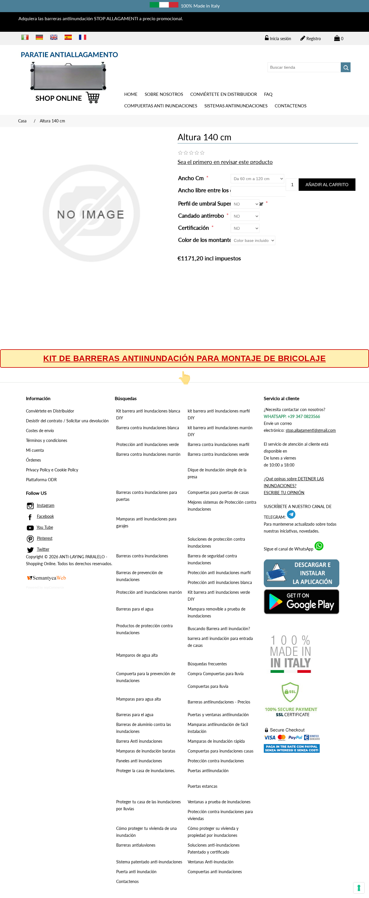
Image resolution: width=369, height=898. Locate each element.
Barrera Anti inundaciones (139, 741)
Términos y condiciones (46, 440)
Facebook (45, 516)
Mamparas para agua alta (138, 699)
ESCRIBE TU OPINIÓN (284, 492)
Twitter (43, 549)
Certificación (194, 227)
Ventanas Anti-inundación (211, 861)
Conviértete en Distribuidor (223, 94)
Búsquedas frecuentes (207, 663)
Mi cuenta (35, 450)
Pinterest (44, 538)
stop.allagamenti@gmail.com (311, 430)
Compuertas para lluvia (208, 686)
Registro (313, 38)
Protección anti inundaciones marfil (219, 572)
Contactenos (290, 105)
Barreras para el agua (134, 608)
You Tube (45, 527)
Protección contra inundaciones (216, 760)
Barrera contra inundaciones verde (218, 454)
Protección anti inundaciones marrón (149, 592)
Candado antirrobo (201, 215)
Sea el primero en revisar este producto (225, 161)
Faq (268, 94)
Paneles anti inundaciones (139, 760)
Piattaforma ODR (41, 479)
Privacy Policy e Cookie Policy (52, 469)
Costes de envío (40, 430)
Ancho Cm (191, 178)
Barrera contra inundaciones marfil (218, 444)
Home (131, 94)
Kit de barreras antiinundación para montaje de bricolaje (184, 358)
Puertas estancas (202, 786)
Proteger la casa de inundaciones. (145, 770)
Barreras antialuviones (135, 845)
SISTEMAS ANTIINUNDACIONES (236, 105)
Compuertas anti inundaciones (160, 105)
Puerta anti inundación (136, 871)
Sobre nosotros (164, 94)
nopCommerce (54, 587)
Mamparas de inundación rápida (216, 741)
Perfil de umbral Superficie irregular (221, 203)
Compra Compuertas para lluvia (216, 673)
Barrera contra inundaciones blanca (147, 427)
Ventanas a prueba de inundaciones (219, 801)
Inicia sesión (280, 38)
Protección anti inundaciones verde (147, 444)
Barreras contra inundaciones (142, 555)
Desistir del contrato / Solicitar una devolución (67, 420)
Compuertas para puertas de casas (218, 492)
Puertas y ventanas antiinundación (218, 714)
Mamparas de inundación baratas (145, 750)
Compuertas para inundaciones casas (220, 750)
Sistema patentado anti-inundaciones (149, 861)
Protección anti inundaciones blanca (220, 582)
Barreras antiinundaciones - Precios (219, 701)
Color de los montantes (207, 239)
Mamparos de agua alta (137, 655)
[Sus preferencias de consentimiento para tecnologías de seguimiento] (358, 887)
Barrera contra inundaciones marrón (148, 454)
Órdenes (33, 460)
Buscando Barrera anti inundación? (219, 628)
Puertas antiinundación (208, 770)
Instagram (45, 505)
